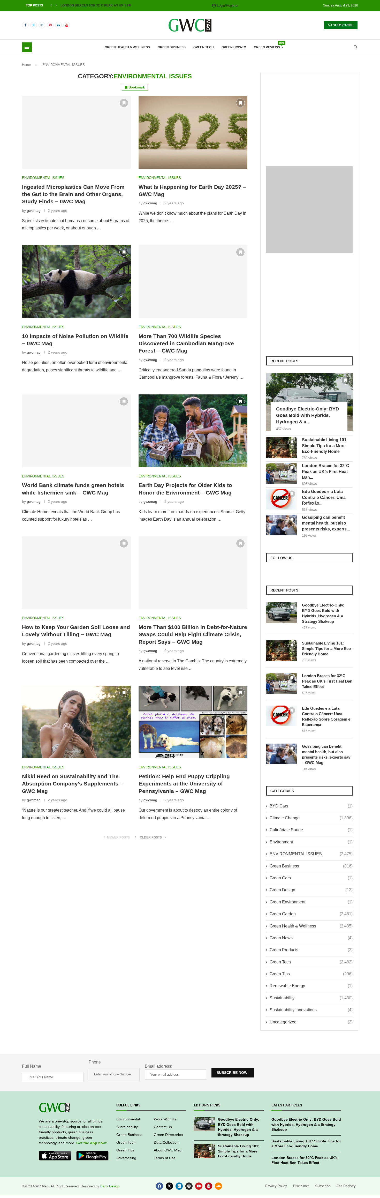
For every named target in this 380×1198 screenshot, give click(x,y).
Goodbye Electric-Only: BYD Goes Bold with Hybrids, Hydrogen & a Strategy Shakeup (323, 613)
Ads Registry (346, 1186)
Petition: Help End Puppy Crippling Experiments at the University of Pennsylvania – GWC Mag (184, 783)
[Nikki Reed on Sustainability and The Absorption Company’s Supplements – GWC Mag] (76, 722)
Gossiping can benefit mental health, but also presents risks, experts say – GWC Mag (326, 754)
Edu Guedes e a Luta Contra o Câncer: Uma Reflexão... (324, 497)
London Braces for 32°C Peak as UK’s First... (99, 5)
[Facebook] (25, 25)
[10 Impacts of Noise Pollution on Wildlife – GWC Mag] (76, 281)
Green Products (311, 950)
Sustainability (311, 998)
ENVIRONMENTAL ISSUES (311, 854)
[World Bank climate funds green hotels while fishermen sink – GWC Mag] (76, 430)
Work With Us (165, 1119)
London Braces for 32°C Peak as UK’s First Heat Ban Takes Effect (327, 681)
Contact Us (163, 1127)
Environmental (128, 1119)
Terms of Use (165, 1158)
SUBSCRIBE (343, 25)
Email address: (158, 1066)
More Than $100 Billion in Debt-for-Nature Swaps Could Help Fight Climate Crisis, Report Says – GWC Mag (193, 634)
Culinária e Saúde (311, 830)
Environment (311, 842)
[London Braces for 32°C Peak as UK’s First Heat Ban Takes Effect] (281, 473)
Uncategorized (311, 1022)
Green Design (311, 890)
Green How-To (234, 47)
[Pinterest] (50, 25)
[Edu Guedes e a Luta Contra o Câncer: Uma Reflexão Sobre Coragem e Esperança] (281, 499)
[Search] (355, 47)
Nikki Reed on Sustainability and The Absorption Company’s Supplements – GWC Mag (72, 783)
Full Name (31, 1066)
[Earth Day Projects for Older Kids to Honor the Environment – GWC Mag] (193, 430)
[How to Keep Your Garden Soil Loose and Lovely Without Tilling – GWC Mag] (76, 572)
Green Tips (311, 974)
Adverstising (126, 1158)
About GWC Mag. (168, 1150)
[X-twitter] (169, 1186)
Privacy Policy (276, 1186)
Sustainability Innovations (311, 1010)
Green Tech (203, 47)
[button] (51, 5)
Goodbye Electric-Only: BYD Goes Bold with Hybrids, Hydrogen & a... (307, 415)
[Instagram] (42, 25)
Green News (311, 938)
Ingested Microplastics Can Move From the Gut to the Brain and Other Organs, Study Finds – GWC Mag (73, 194)
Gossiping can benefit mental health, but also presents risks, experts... (326, 523)
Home (26, 65)
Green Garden (311, 914)
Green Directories (168, 1134)
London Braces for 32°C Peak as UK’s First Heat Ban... (325, 471)
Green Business (172, 47)
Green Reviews (268, 45)
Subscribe (322, 1186)
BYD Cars (311, 806)
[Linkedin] (58, 25)
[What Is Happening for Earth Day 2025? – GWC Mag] (193, 132)
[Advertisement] (309, 114)
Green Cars (311, 878)
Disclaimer (301, 1186)
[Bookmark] (123, 103)
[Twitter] (33, 25)
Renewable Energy (311, 986)
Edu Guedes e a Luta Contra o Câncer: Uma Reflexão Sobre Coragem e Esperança (326, 716)
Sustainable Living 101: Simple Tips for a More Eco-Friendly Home (325, 446)
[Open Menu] (27, 47)
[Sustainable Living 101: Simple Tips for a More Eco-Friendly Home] (281, 447)
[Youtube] (66, 25)
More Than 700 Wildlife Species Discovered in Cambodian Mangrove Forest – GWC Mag (186, 343)
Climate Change (311, 818)
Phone (95, 1062)
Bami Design (109, 1186)
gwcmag (34, 210)
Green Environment (311, 902)
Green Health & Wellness (127, 47)
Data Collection (166, 1142)
